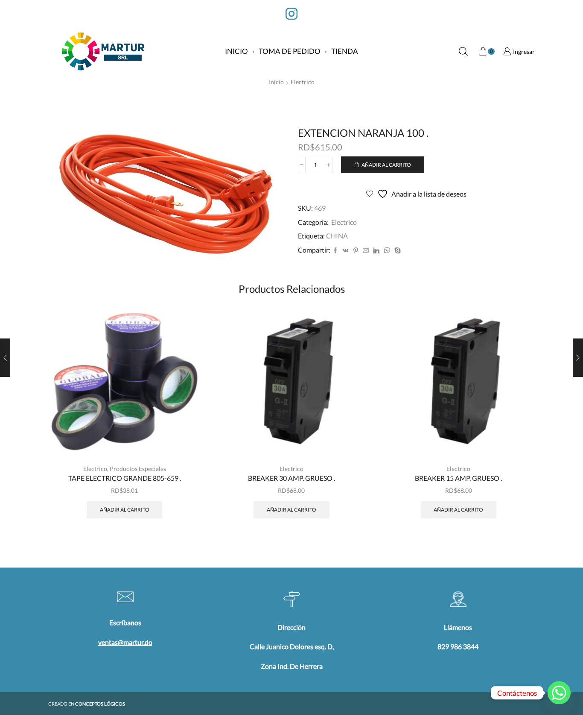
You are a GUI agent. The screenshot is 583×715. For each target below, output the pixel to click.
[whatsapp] (387, 250)
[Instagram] (291, 14)
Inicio (236, 51)
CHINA (337, 236)
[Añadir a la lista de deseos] (184, 439)
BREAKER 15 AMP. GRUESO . (458, 478)
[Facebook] (335, 250)
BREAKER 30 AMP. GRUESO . (291, 478)
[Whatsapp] (559, 692)
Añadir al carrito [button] (184, 420)
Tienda (344, 51)
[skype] (396, 250)
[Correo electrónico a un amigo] (366, 250)
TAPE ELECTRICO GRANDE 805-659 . (124, 478)
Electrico (303, 81)
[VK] (346, 250)
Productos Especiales (138, 468)
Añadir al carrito (386, 165)
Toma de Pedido (290, 51)
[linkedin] (376, 250)
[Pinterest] (356, 250)
